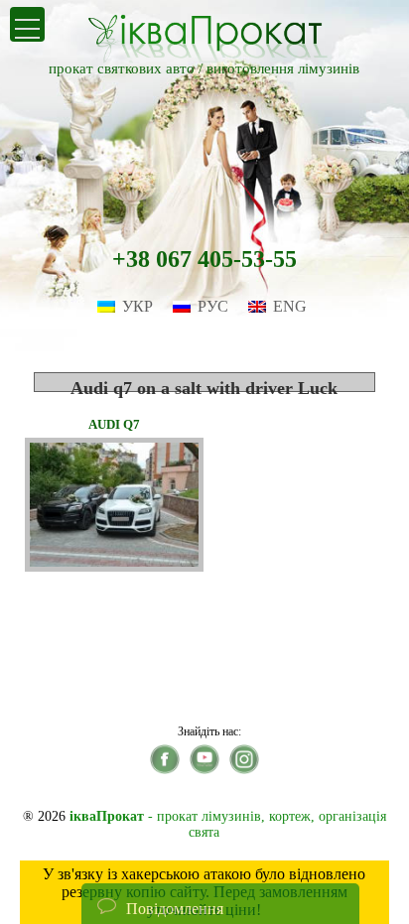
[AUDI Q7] (114, 566)
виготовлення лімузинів (282, 68)
